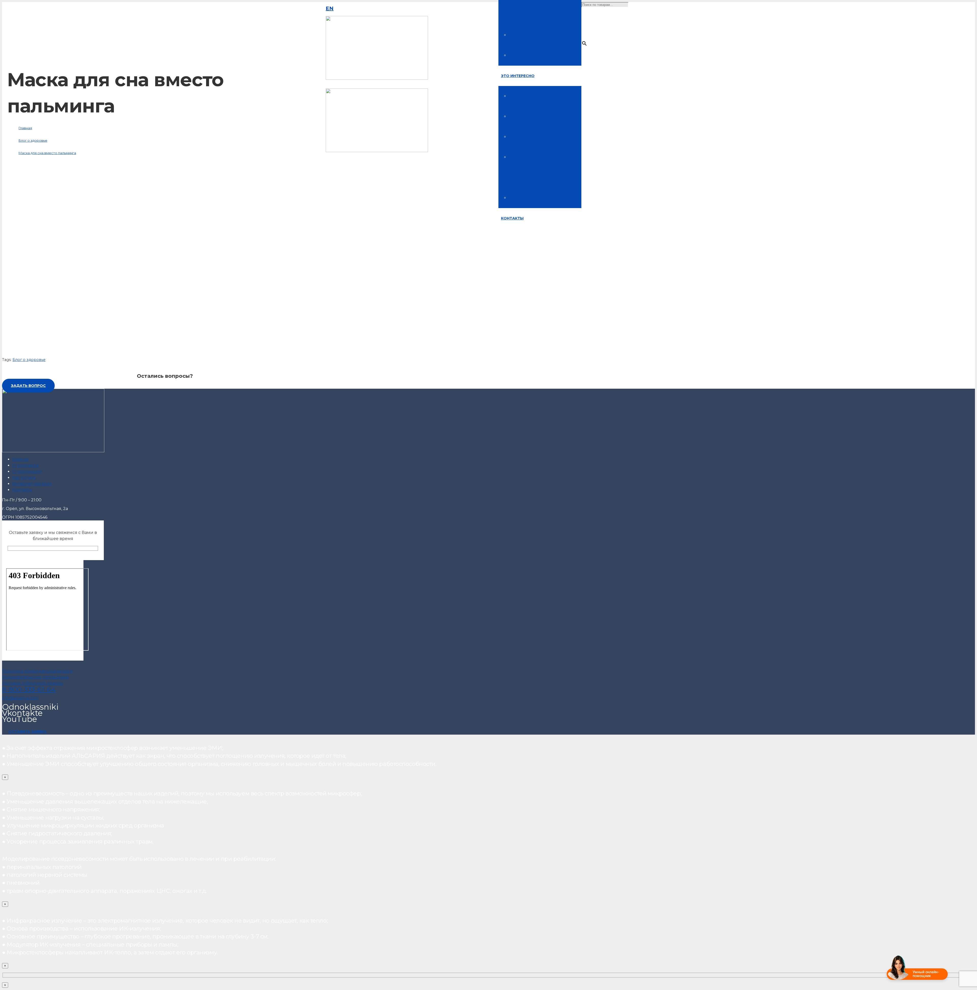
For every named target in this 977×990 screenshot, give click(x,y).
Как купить (24, 477)
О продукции (27, 471)
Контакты (22, 489)
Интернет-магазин (32, 483)
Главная (20, 459)
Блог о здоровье (29, 359)
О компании (25, 465)
